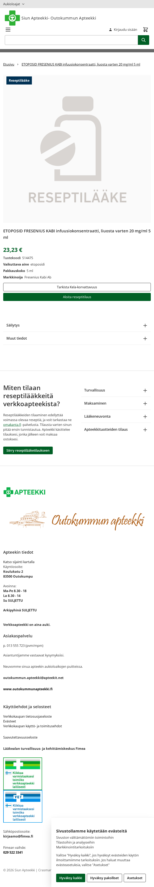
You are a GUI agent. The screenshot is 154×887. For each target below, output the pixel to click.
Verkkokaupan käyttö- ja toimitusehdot (32, 726)
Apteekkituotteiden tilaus (106, 429)
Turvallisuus (94, 390)
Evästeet (9, 721)
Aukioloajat (11, 4)
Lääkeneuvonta (97, 416)
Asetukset (134, 878)
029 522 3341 (13, 852)
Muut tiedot (16, 338)
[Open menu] (8, 29)
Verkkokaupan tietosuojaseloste (27, 716)
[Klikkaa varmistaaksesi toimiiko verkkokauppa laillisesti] (77, 773)
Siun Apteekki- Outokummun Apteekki (58, 18)
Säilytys (13, 325)
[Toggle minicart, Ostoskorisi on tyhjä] (145, 29)
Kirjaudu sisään (125, 29)
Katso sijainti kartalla (18, 562)
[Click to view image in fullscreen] (77, 149)
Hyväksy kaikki (70, 878)
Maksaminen (95, 403)
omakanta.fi (12, 424)
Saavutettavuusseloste (20, 737)
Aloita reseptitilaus (77, 297)
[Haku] (143, 40)
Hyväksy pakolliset (104, 878)
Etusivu (8, 64)
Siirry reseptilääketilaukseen (28, 450)
